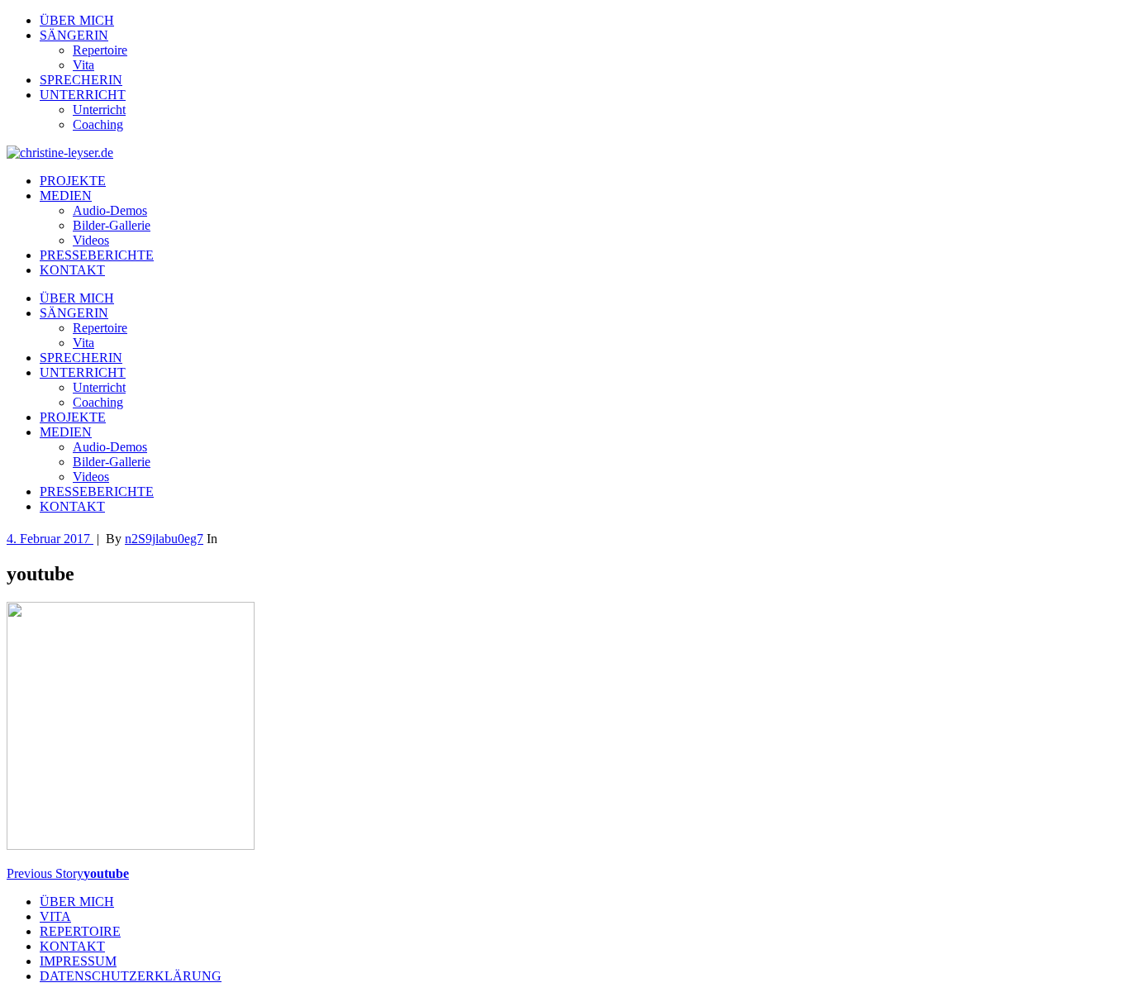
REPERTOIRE (80, 931)
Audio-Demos (110, 210)
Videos (91, 240)
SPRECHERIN (81, 80)
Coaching (98, 124)
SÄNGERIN (74, 35)
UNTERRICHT (83, 95)
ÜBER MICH (77, 20)
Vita (83, 65)
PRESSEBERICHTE (97, 255)
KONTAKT (72, 270)
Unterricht (99, 110)
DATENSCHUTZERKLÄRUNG (131, 976)
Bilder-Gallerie (111, 225)
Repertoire (100, 50)
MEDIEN (66, 195)
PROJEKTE (73, 181)
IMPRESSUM (78, 961)
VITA (55, 916)
